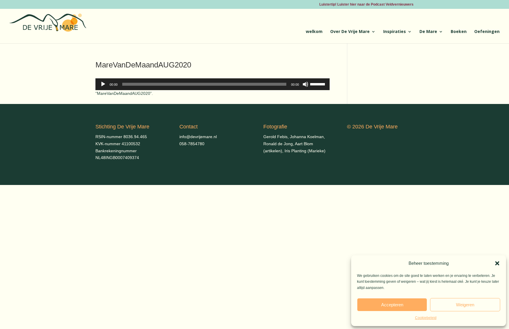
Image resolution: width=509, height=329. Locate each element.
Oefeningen (487, 31)
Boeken (459, 31)
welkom (314, 31)
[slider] (318, 83)
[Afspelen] (103, 84)
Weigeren (465, 304)
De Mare (428, 31)
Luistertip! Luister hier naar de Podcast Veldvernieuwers (366, 4)
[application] (212, 84)
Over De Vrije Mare (350, 31)
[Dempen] (305, 84)
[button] (497, 263)
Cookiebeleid (426, 318)
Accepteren (392, 304)
